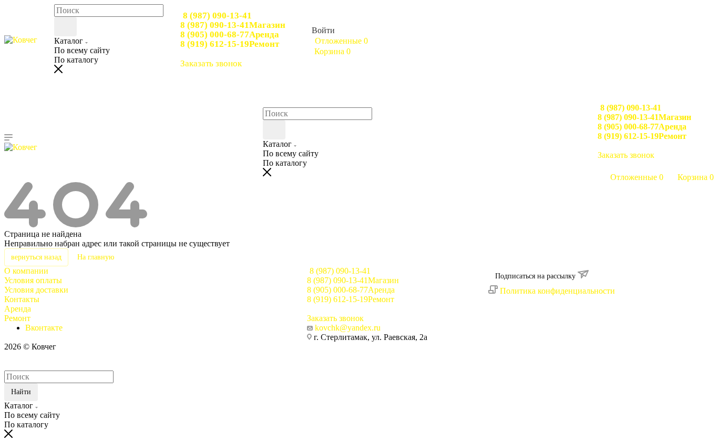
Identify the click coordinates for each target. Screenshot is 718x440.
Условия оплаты (33, 280)
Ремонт (17, 318)
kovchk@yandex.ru (348, 327)
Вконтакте (44, 327)
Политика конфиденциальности (557, 290)
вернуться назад (36, 257)
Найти (21, 392)
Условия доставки (36, 289)
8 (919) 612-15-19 (229, 44)
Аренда (17, 308)
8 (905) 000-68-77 (229, 34)
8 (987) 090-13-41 (217, 16)
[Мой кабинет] (602, 166)
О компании (26, 270)
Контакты (21, 299)
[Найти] (65, 26)
